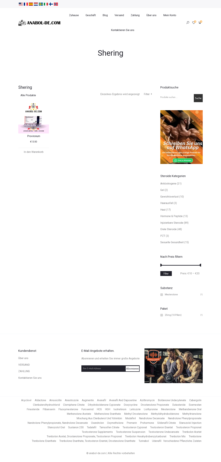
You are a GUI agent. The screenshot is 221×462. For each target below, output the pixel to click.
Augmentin (88, 400)
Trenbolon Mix (178, 436)
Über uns (151, 15)
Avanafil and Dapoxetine (123, 400)
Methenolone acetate (79, 413)
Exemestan (195, 404)
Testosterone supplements (97, 431)
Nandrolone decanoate (152, 418)
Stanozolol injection (190, 422)
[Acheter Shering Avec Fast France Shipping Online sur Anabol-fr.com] (25, 4)
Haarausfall (166, 203)
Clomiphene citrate (74, 404)
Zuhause (74, 15)
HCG (99, 409)
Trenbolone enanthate (44, 440)
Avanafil (101, 400)
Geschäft (91, 15)
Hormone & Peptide (171, 216)
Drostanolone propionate (155, 404)
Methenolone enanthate (107, 413)
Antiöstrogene (168, 183)
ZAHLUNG (24, 371)
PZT (162, 235)
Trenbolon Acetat (191, 431)
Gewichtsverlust (169, 196)
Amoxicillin (55, 400)
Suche (198, 98)
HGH (107, 409)
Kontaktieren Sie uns (122, 30)
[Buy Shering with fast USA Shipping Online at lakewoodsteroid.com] (20, 4)
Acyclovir (26, 400)
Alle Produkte (28, 95)
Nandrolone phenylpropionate (184, 418)
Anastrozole (72, 400)
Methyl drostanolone (136, 413)
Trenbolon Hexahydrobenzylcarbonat (145, 436)
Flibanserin (49, 409)
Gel (162, 190)
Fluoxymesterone (68, 409)
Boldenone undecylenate (172, 400)
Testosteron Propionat (188, 427)
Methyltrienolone (191, 413)
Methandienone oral (190, 409)
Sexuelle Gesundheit (172, 242)
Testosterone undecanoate (164, 431)
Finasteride (33, 409)
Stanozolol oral (56, 427)
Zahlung (135, 15)
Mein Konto (169, 15)
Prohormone (147, 422)
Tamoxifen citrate (109, 427)
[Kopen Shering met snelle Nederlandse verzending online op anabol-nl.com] (35, 4)
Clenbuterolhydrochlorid (46, 404)
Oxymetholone (115, 422)
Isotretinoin (119, 409)
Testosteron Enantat (161, 427)
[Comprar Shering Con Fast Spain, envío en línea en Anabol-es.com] (30, 4)
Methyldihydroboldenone (165, 413)
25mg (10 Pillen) (173, 315)
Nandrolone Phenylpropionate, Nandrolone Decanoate (58, 422)
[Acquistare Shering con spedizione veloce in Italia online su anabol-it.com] (45, 4)
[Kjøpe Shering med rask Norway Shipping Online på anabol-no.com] (55, 4)
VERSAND (24, 364)
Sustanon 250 (76, 427)
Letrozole (135, 409)
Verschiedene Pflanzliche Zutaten (182, 440)
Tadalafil (91, 427)
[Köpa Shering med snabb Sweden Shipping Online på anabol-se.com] (40, 4)
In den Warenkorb (34, 151)
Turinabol (144, 440)
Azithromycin (147, 400)
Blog (105, 15)
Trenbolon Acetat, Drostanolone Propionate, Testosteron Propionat (84, 436)
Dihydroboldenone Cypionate (104, 404)
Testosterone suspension (130, 431)
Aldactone (40, 400)
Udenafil (156, 440)
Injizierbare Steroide (171, 222)
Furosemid (87, 409)
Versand (119, 15)
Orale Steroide (168, 229)
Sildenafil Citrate (166, 422)
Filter (148, 94)
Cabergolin (195, 400)
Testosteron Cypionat (135, 427)
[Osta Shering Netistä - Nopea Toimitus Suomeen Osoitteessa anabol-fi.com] (50, 4)
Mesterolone (171, 294)
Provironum (33, 136)
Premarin (132, 422)
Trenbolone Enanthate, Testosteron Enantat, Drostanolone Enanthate (97, 440)
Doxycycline (131, 404)
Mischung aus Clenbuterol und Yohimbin (99, 418)
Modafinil (130, 418)
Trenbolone (195, 436)
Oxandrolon (97, 422)
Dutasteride (179, 404)
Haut (163, 209)
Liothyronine (151, 409)
